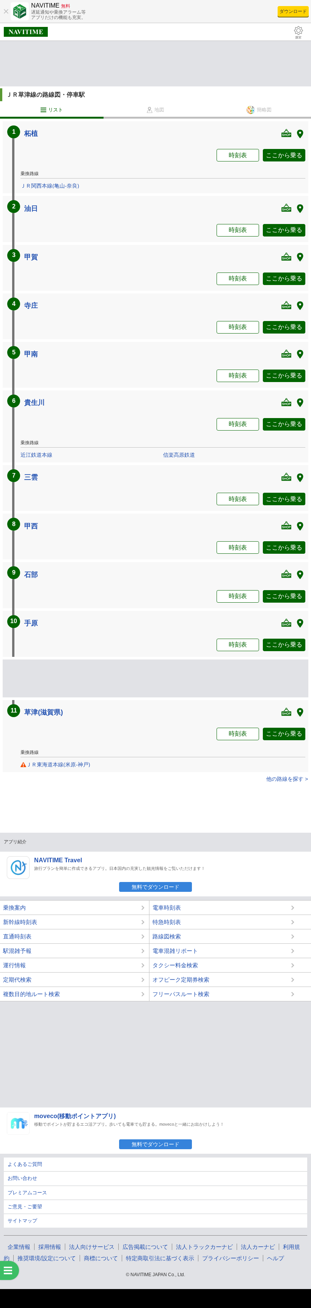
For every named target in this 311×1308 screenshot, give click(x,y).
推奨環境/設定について (46, 1258)
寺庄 (31, 305)
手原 (31, 623)
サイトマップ (22, 1220)
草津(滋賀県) (43, 712)
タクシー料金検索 (175, 965)
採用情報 (49, 1247)
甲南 (31, 354)
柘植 (31, 133)
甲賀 (31, 257)
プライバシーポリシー (230, 1258)
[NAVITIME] (26, 32)
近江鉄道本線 (36, 454)
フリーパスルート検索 (180, 994)
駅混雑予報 (17, 951)
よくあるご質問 (25, 1164)
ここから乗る (284, 155)
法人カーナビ (258, 1247)
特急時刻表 (166, 922)
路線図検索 (166, 936)
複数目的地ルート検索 (31, 994)
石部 (31, 574)
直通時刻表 (17, 936)
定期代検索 (17, 979)
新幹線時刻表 (20, 922)
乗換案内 (14, 907)
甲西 (31, 526)
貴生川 (34, 402)
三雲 (31, 477)
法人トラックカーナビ (204, 1247)
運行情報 (14, 965)
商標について (101, 1258)
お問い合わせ (22, 1178)
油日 (31, 208)
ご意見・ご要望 (25, 1206)
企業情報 (19, 1247)
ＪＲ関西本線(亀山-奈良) (49, 185)
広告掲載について (145, 1247)
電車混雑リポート (175, 951)
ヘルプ (275, 1258)
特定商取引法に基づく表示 (160, 1258)
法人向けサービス (92, 1247)
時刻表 (238, 155)
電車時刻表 (166, 907)
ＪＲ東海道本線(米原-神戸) (58, 764)
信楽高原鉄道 (179, 454)
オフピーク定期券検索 (180, 979)
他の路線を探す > (287, 779)
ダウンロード (293, 11)
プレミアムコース (27, 1192)
